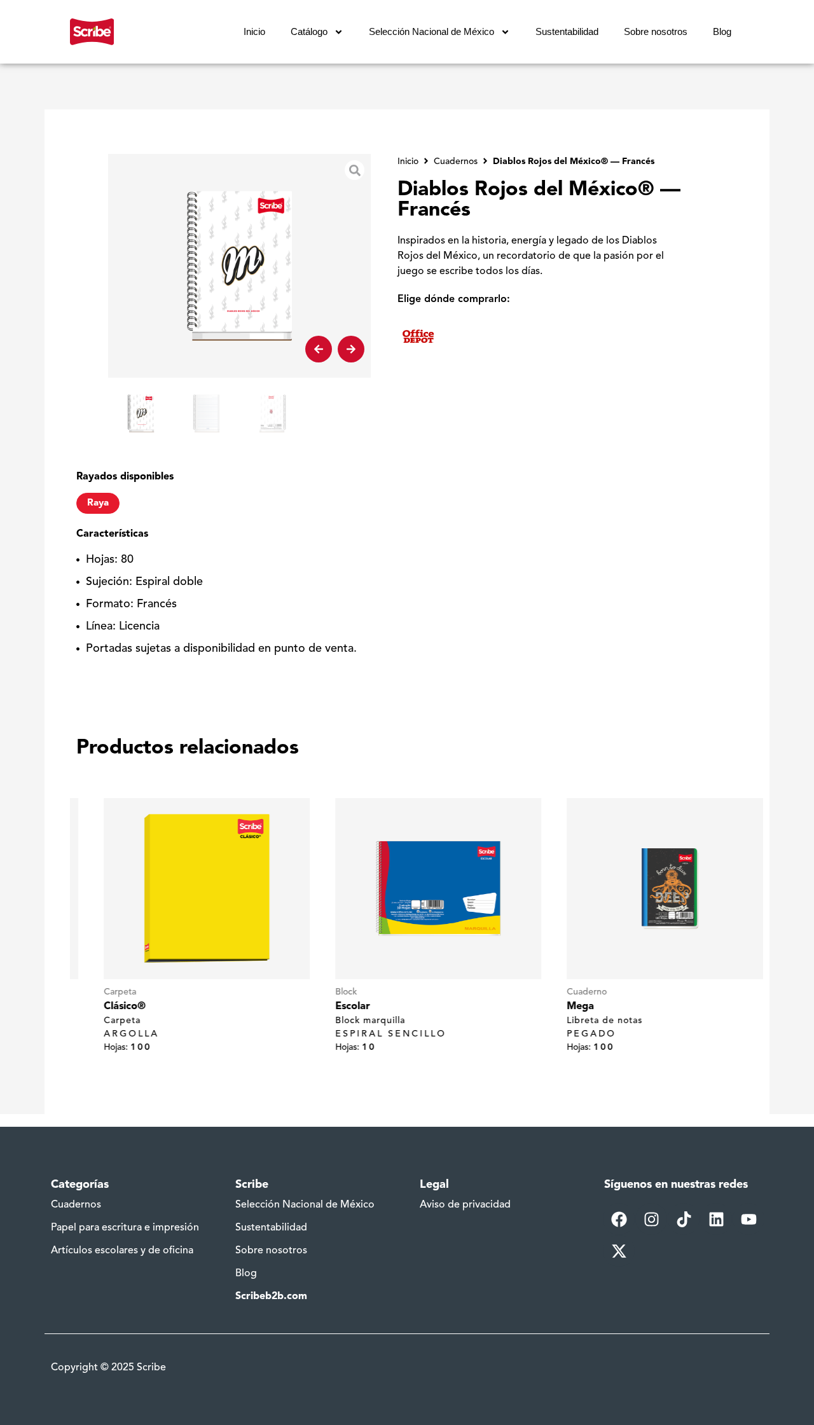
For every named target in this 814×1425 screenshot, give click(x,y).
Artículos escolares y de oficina (122, 1251)
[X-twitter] (619, 1251)
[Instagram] (651, 1219)
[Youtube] (748, 1219)
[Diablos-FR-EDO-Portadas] (239, 266)
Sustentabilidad (566, 31)
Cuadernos (76, 1205)
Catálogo (309, 31)
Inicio (254, 31)
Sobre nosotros (655, 31)
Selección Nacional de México (431, 31)
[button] (318, 349)
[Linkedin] (716, 1219)
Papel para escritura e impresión (125, 1228)
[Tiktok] (684, 1219)
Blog (722, 31)
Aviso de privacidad (465, 1205)
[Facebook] (619, 1219)
